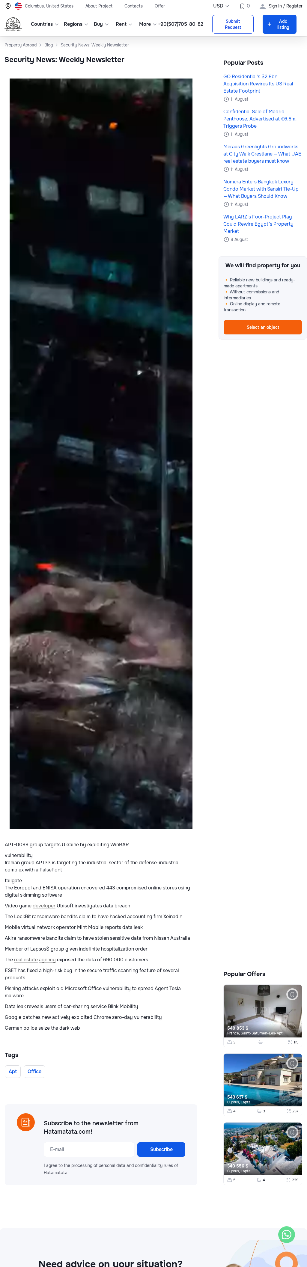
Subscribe (161, 1149)
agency (47, 960)
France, (234, 1033)
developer (44, 906)
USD (218, 6)
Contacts (133, 6)
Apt (13, 1071)
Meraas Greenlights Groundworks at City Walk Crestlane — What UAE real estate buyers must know (262, 154)
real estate (26, 960)
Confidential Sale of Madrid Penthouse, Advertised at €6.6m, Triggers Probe (260, 118)
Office (34, 1071)
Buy (98, 24)
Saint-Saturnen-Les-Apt (261, 1033)
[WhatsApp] (286, 1234)
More (145, 24)
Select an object (263, 327)
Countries (42, 24)
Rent (121, 24)
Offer (160, 6)
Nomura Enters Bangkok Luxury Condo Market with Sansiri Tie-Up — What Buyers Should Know (261, 189)
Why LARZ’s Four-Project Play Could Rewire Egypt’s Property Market (258, 224)
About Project (98, 6)
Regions (73, 24)
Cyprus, (234, 1102)
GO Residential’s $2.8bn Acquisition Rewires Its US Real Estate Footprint (258, 83)
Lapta (246, 1102)
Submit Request (233, 24)
